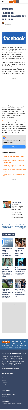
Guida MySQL (5, 345)
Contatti (4, 385)
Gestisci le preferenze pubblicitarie (10, 368)
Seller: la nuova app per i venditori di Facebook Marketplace (7, 252)
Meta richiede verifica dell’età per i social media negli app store (20, 292)
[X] (3, 27)
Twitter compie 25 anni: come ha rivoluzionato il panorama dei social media (20, 271)
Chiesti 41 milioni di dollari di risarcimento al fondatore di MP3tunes (20, 226)
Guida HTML (15, 341)
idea (3, 121)
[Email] (17, 27)
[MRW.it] (14, 1)
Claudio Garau (9, 22)
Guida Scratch (9, 347)
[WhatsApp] (10, 27)
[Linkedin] (6, 27)
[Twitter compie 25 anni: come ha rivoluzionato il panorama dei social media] (20, 262)
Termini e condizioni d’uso (8, 394)
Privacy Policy (5, 396)
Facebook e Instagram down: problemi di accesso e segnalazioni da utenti (7, 272)
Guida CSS (23, 341)
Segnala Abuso (5, 401)
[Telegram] (13, 27)
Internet (5, 9)
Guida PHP (19, 343)
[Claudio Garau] (3, 23)
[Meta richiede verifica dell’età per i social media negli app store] (20, 283)
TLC (11, 9)
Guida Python (14, 345)
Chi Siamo (4, 378)
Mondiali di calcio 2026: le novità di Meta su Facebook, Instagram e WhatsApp (7, 293)
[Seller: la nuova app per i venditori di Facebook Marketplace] (7, 242)
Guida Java (23, 345)
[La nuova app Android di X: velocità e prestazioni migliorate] (20, 242)
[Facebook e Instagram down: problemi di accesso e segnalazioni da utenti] (7, 262)
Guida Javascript (10, 343)
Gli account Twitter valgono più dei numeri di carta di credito (7, 226)
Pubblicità (4, 382)
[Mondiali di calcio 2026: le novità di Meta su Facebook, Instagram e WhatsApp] (7, 283)
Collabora (4, 380)
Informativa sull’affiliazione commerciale (12, 403)
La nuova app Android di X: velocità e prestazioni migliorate (19, 252)
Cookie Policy (5, 399)
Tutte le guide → (18, 347)
